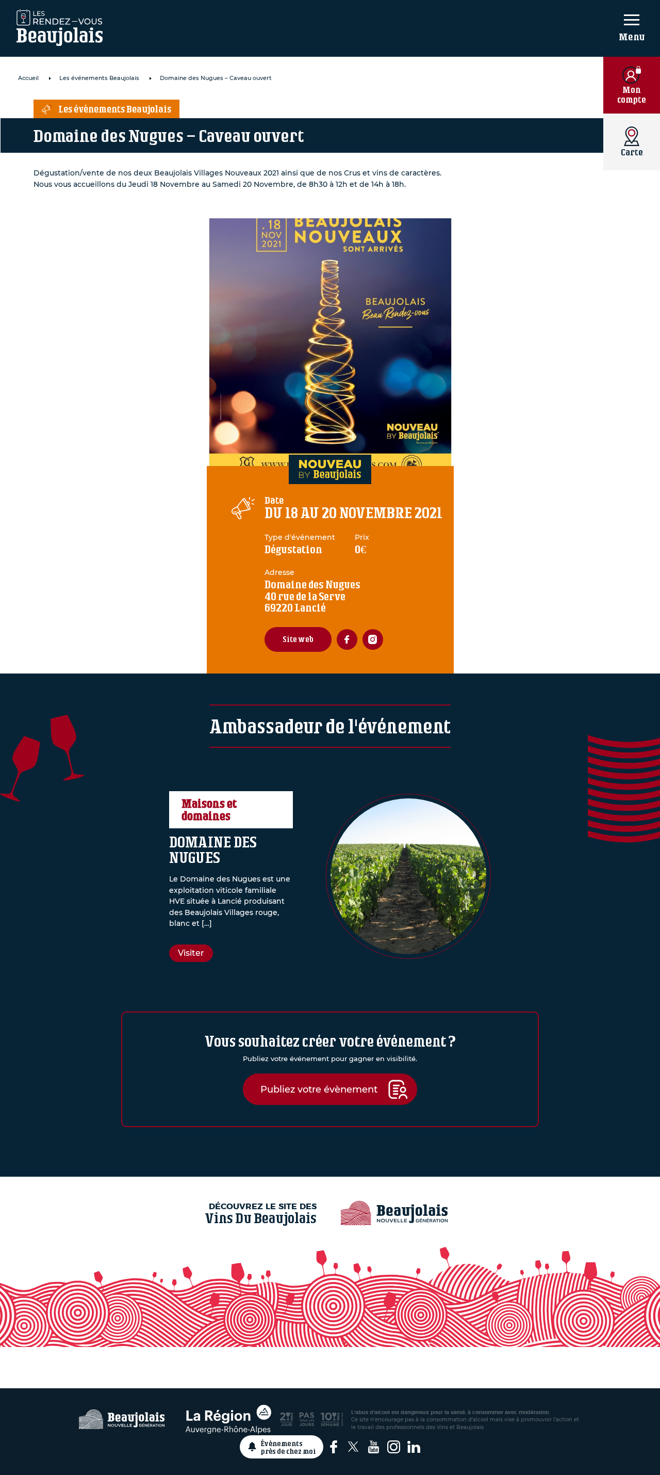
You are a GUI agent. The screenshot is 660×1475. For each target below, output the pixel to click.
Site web (298, 639)
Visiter (191, 953)
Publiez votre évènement (318, 1089)
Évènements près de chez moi (288, 1447)
